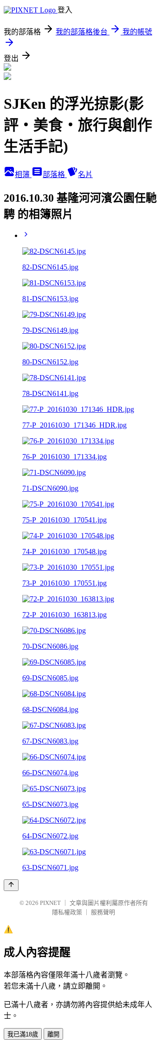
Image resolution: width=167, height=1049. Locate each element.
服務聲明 (103, 912)
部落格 (55, 174)
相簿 (23, 174)
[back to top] (11, 885)
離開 (53, 1034)
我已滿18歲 (22, 1034)
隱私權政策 (67, 912)
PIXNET (50, 902)
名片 (85, 174)
